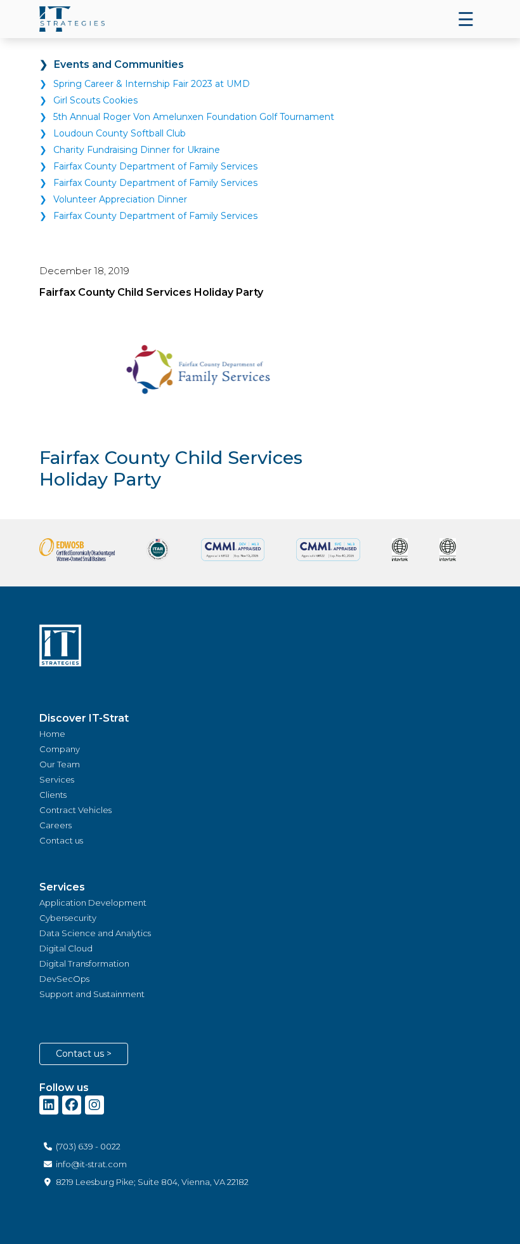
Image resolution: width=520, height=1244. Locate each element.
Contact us (61, 840)
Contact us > (84, 1053)
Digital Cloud (66, 948)
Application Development (92, 902)
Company (59, 749)
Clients (53, 795)
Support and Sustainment (92, 994)
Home (52, 734)
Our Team (59, 764)
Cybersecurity (67, 918)
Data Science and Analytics (95, 933)
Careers (55, 825)
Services (56, 779)
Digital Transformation (84, 963)
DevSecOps (64, 979)
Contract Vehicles (75, 810)
